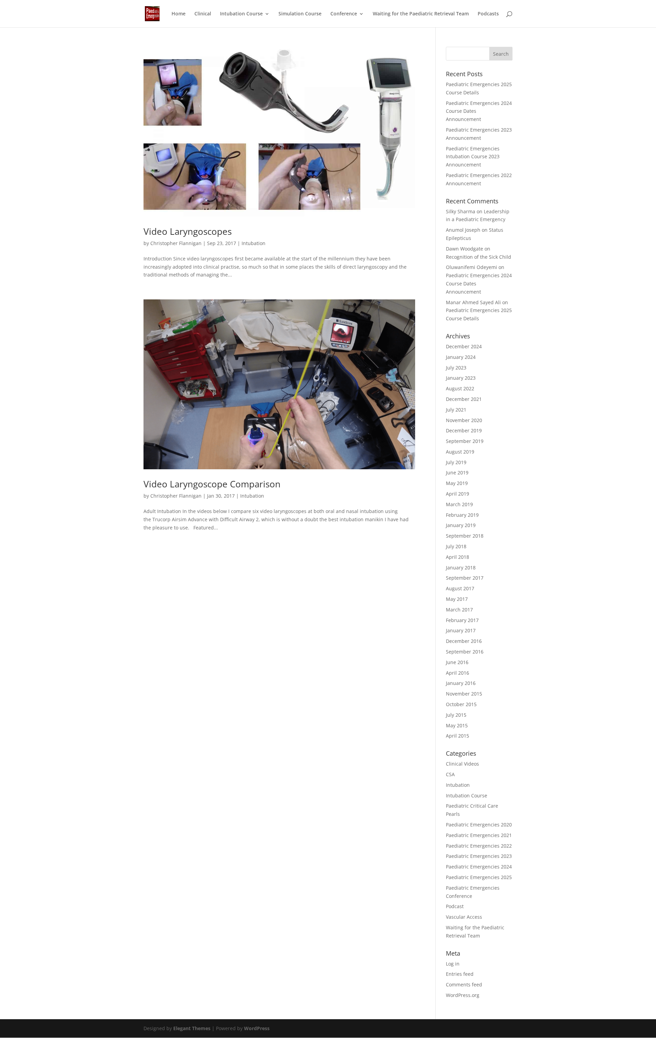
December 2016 (464, 641)
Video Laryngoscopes (188, 231)
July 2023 (456, 367)
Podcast (455, 906)
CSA (450, 774)
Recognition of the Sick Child (478, 257)
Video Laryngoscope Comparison (212, 484)
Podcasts (488, 14)
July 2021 (456, 409)
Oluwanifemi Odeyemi (471, 267)
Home (179, 14)
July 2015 (456, 715)
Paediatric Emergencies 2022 (479, 845)
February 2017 (462, 620)
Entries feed (460, 974)
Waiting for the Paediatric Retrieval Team (421, 14)
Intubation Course (241, 14)
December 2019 (464, 430)
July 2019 (456, 462)
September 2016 (464, 651)
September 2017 (464, 578)
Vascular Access (464, 917)
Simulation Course (300, 14)
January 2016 (461, 683)
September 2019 (464, 441)
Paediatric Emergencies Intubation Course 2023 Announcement (473, 156)
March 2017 (459, 609)
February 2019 (462, 515)
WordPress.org (462, 995)
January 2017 (461, 630)
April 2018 (457, 557)
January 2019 (461, 525)
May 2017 (457, 599)
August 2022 (460, 388)
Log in (453, 963)
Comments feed (464, 984)
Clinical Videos (462, 763)
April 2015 (457, 735)
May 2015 (457, 725)
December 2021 (464, 399)
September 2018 (464, 536)
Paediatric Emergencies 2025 (479, 877)
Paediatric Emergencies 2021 (479, 835)
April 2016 (457, 673)
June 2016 (457, 662)
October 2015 (461, 704)
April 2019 (457, 493)
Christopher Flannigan (176, 243)
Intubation (253, 243)
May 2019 (457, 483)
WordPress (257, 1028)
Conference (343, 14)
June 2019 (457, 472)
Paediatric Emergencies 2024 (479, 866)
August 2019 (460, 451)
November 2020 (464, 420)
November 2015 (464, 693)
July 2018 (456, 546)
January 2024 (461, 357)
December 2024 (464, 346)
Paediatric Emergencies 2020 (479, 824)
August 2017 (460, 588)
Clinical (202, 14)
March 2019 (459, 504)
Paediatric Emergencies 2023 (479, 856)
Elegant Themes (191, 1028)
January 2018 (461, 567)
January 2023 (461, 378)
